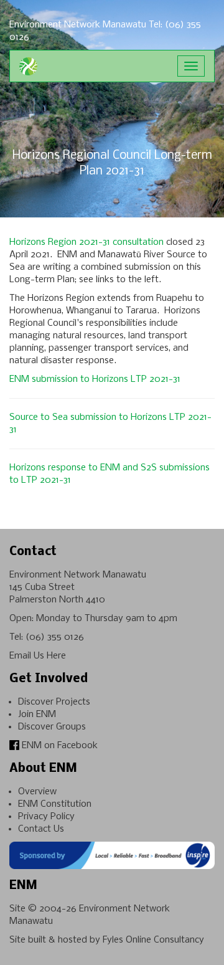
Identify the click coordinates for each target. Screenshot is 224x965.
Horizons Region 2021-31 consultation (86, 242)
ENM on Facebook (58, 746)
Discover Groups (52, 727)
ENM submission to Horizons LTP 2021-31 (94, 379)
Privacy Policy (46, 817)
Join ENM (37, 715)
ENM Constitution (54, 804)
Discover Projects (54, 702)
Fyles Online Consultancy (153, 940)
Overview (37, 792)
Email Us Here (37, 656)
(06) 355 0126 (55, 637)
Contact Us (41, 829)
